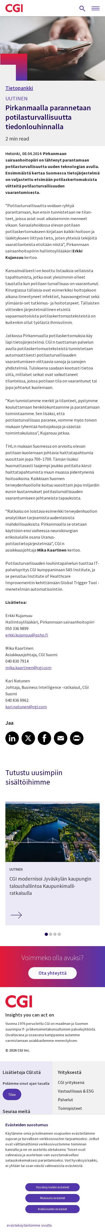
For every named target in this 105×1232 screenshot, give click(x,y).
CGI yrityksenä (71, 1082)
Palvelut (65, 1099)
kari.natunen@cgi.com (26, 706)
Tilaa (12, 1094)
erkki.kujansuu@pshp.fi (26, 635)
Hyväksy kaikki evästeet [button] (52, 1187)
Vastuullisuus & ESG (76, 1091)
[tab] (46, 935)
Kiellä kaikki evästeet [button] (52, 1209)
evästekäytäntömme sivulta (29, 1225)
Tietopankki (19, 88)
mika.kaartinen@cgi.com (28, 667)
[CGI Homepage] (14, 8)
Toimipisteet (70, 1108)
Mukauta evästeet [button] (52, 1198)
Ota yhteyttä (52, 973)
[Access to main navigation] (95, 8)
